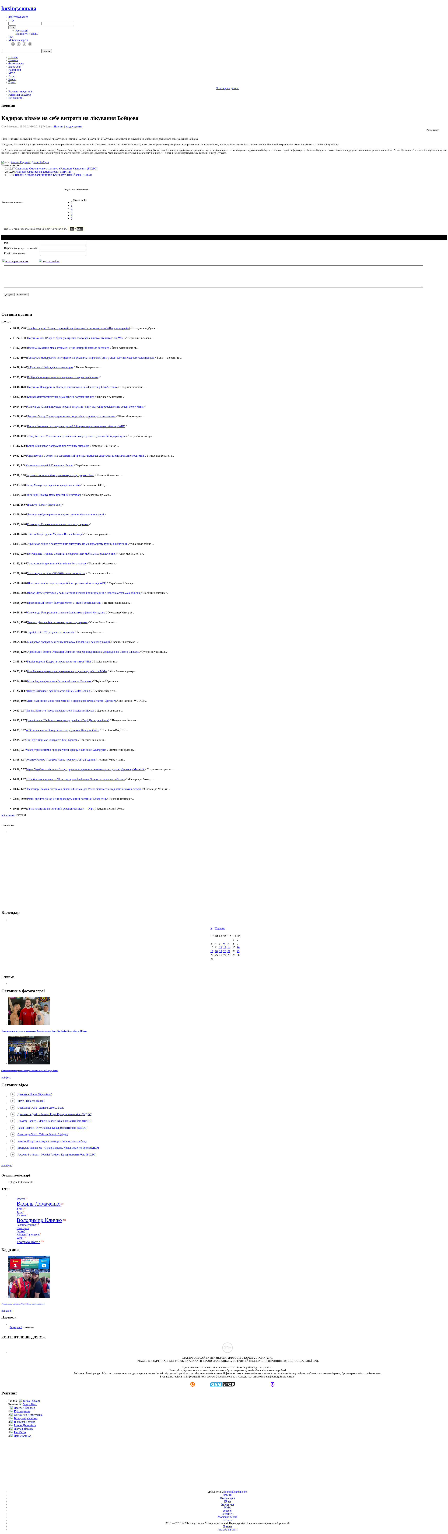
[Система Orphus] (53, 230)
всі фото (6, 1077)
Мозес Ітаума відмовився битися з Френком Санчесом (59, 681)
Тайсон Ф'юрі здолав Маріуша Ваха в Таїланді (55, 534)
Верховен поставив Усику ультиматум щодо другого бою (60, 475)
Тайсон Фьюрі (31, 1400)
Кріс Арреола (22, 1411)
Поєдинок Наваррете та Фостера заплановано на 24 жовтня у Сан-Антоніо (72, 387)
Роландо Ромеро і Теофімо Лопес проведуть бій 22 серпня (60, 759)
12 (220, 947)
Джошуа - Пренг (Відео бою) (44, 504)
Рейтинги (227, 1513)
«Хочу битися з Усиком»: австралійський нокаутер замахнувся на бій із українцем (76, 436)
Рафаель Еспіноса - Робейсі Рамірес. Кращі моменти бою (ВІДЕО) (57, 1154)
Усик (20, 1208)
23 (238, 951)
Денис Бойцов (40, 162)
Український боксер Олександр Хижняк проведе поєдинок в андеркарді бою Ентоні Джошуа (83, 651)
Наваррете (23, 1228)
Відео (227, 1501)
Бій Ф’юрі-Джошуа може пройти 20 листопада (53, 494)
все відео (6, 1165)
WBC (20, 1238)
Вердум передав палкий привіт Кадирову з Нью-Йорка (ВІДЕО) (53, 174)
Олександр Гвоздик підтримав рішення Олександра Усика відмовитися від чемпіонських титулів (83, 788)
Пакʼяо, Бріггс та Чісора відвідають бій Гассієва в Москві (60, 710)
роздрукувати (73, 126)
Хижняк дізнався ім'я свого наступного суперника (57, 622)
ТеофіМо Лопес (28, 1242)
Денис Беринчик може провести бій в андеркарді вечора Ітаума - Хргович (71, 700)
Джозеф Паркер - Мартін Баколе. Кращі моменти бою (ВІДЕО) (55, 1120)
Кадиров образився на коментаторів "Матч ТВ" (43, 171)
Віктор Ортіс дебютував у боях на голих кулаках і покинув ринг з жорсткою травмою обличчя (83, 592)
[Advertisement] (224, 1462)
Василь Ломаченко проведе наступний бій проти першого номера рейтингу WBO (76, 426)
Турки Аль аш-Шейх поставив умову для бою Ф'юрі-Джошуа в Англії (67, 720)
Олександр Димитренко (28, 1414)
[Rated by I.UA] (216, 1485)
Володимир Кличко (39, 1220)
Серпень (220, 928)
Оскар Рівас (30, 1404)
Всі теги (227, 1520)
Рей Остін (20, 1432)
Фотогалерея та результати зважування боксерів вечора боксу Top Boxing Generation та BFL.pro (44, 1031)
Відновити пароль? (26, 33)
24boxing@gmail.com (234, 1491)
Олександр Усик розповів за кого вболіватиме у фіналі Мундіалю (66, 612)
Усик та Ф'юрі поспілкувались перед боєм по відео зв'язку (52, 1141)
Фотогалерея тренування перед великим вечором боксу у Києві (29, 1071)
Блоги (12, 79)
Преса (12, 82)
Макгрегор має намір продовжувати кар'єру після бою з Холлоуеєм (66, 749)
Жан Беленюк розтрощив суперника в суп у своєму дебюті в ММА (67, 671)
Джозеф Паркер (23, 1428)
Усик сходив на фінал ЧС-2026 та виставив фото (56, 573)
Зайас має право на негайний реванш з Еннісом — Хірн (60, 808)
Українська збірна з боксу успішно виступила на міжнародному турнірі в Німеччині (77, 543)
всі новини (8, 815)
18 (216, 951)
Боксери (227, 1510)
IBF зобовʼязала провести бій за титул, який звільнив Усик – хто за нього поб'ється (75, 779)
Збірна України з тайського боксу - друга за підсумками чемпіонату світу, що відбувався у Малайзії (85, 769)
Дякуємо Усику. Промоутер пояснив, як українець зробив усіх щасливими (71, 416)
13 (224, 947)
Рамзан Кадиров (20, 162)
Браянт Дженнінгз (25, 1425)
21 (228, 951)
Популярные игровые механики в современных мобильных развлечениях (71, 553)
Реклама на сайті (227, 1529)
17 (212, 951)
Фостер (21, 1198)
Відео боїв (14, 66)
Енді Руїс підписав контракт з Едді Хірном (51, 739)
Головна (13, 57)
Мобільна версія (18, 40)
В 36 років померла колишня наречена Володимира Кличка (62, 377)
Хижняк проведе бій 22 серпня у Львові (49, 465)
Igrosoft (21, 1231)
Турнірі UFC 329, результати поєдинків (50, 632)
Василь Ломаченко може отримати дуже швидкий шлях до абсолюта (68, 347)
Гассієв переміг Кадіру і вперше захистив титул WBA (59, 661)
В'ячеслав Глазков (24, 1421)
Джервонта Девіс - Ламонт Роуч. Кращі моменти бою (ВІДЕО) (55, 1114)
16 (238, 947)
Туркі (20, 1212)
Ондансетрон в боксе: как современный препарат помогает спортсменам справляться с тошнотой (85, 455)
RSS (10, 36)
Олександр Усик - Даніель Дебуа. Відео (41, 1107)
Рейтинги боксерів (19, 94)
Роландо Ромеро (26, 1225)
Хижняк (21, 1215)
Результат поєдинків (20, 91)
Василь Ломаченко (39, 1203)
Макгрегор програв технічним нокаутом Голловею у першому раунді (68, 641)
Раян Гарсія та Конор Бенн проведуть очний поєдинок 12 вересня (66, 798)
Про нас (227, 1526)
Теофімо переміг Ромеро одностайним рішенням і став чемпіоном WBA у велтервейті (78, 328)
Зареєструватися (18, 16)
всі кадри (6, 1310)
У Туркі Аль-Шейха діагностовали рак (50, 367)
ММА (11, 72)
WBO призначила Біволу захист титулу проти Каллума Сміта (62, 730)
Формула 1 (16, 1327)
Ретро (11, 76)
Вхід (11, 20)
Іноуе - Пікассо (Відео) (31, 1100)
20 (224, 951)
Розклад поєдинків (227, 88)
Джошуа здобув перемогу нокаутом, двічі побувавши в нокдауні (65, 514)
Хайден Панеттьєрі (28, 1234)
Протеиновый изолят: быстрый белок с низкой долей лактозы (64, 602)
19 (220, 951)
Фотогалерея (16, 63)
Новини (13, 60)
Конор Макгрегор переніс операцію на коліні (53, 485)
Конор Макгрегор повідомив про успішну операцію (58, 445)
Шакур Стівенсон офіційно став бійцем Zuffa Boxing (58, 690)
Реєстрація (21, 30)
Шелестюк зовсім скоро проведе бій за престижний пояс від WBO (66, 583)
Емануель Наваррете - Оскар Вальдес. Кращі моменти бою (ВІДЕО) (58, 1147)
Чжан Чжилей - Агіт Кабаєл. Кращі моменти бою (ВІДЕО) (52, 1127)
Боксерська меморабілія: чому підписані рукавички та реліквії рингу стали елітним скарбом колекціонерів (90, 357)
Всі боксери (15, 97)
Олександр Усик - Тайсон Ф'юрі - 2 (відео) (43, 1134)
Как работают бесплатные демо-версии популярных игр (60, 396)
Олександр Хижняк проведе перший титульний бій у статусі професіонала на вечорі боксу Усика (85, 406)
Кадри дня (14, 69)
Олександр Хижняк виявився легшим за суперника (58, 524)
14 (228, 947)
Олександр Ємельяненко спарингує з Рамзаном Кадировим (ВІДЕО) (56, 168)
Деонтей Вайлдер (24, 1407)
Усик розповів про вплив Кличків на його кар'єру (56, 563)
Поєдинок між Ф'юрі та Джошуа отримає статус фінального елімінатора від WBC (76, 337)
